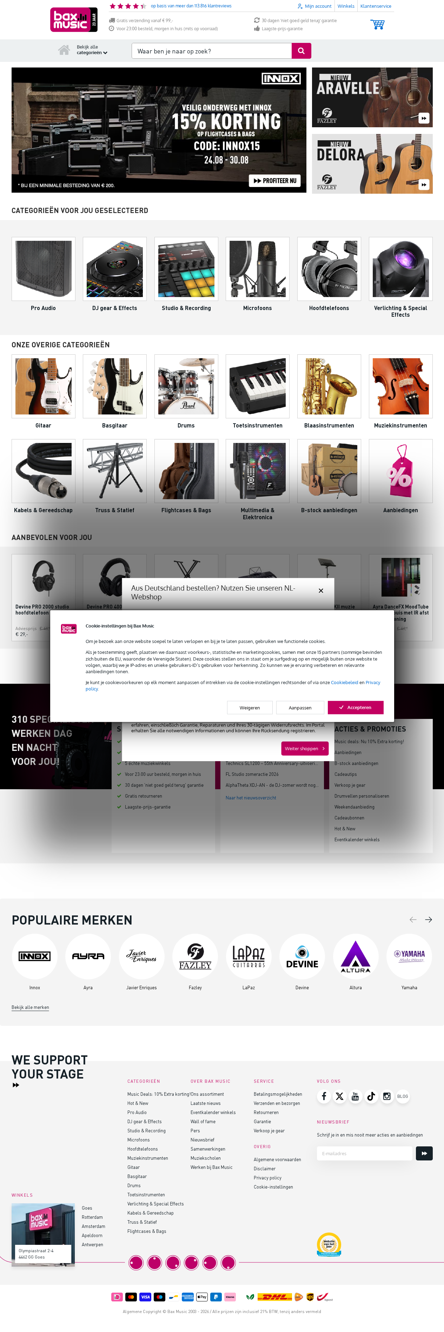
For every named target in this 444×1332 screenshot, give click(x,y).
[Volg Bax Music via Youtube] (356, 1096)
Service (264, 1081)
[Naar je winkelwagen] (377, 21)
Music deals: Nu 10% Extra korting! (369, 741)
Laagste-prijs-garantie (282, 28)
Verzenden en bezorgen (277, 1103)
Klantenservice (375, 6)
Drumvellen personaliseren (361, 796)
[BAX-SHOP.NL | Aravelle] (372, 97)
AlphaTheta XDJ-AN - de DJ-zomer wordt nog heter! (277, 785)
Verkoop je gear (349, 785)
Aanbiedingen (348, 752)
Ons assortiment (207, 1094)
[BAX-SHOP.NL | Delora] (372, 164)
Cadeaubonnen (349, 818)
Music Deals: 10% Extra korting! (159, 1094)
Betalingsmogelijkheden (278, 1094)
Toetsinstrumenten (146, 1194)
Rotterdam (92, 1217)
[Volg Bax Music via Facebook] (324, 1096)
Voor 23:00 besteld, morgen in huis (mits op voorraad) (167, 28)
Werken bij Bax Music (212, 1167)
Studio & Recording (146, 1130)
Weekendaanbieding (354, 807)
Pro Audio (137, 1112)
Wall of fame (203, 1121)
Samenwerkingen (208, 1149)
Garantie (262, 1121)
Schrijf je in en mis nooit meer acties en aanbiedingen (370, 1135)
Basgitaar (137, 1176)
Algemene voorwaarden (277, 1159)
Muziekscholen (206, 1158)
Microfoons (138, 1140)
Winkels (346, 6)
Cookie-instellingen (273, 1187)
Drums (134, 1185)
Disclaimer (265, 1168)
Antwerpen (92, 1244)
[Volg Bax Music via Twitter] (340, 1096)
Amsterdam (93, 1226)
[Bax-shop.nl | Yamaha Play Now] (159, 130)
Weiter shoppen (301, 748)
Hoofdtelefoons (142, 1149)
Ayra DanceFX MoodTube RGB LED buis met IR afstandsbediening (401, 613)
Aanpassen (300, 707)
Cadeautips (345, 774)
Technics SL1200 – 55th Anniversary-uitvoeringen (275, 763)
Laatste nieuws (206, 1103)
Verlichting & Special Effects (155, 1203)
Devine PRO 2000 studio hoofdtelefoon (42, 610)
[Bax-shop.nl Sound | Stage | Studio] (74, 19)
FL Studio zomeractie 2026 (252, 774)
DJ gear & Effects (144, 1121)
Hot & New (344, 828)
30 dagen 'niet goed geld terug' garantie (299, 20)
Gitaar (133, 1167)
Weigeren (250, 707)
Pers (195, 1130)
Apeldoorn (92, 1235)
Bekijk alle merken (30, 1007)
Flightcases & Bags (146, 1231)
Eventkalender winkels (357, 839)
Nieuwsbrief (202, 1140)
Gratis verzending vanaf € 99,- (145, 20)
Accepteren (359, 707)
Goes (87, 1208)
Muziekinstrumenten (147, 1158)
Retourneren (266, 1112)
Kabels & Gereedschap (150, 1213)
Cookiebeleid (344, 682)
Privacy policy (267, 1177)
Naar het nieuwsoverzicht (251, 797)
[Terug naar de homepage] (64, 49)
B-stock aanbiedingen (356, 763)
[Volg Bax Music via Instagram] (387, 1096)
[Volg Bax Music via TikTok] (371, 1096)
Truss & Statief (142, 1222)
